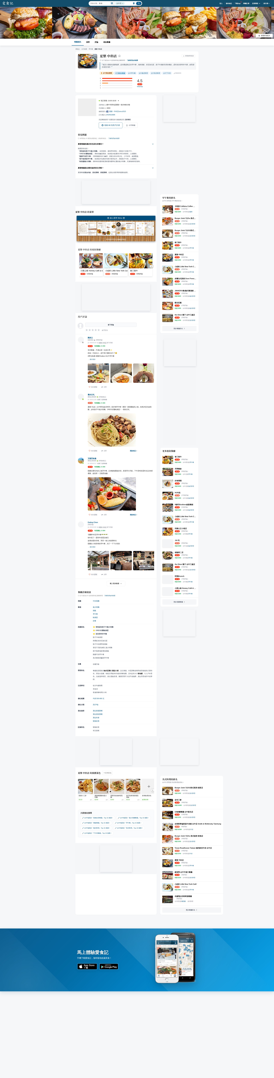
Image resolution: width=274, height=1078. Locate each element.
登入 (221, 3)
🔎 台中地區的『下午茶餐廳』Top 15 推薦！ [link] (97, 833)
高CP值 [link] (95, 705)
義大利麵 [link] (96, 607)
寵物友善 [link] (96, 721)
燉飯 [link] (94, 610)
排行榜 (266, 3)
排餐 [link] (94, 621)
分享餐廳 (132, 125)
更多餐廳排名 (178, 328)
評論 (96, 42)
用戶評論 (82, 316)
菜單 (88, 42)
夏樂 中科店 (108, 56)
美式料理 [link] (155, 73)
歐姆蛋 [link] (95, 617)
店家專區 (255, 3)
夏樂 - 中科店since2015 (117, 111)
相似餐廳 (106, 42)
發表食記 (229, 3)
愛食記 (78, 49)
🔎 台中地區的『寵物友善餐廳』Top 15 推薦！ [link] (97, 818)
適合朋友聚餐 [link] (98, 714)
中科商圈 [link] (96, 601)
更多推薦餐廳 (178, 602)
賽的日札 (91, 395)
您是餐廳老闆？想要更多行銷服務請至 (115, 119)
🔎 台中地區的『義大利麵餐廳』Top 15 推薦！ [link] (133, 818)
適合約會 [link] (96, 717)
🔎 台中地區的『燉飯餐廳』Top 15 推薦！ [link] (96, 823)
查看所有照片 (265, 35)
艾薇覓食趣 (92, 458)
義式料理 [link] (143, 73)
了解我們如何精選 (132, 60)
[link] (187, 212)
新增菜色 (108, 773)
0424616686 (110, 115)
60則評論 (140, 86)
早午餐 (91, 49)
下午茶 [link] (167, 73)
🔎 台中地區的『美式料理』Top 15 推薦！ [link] (129, 828)
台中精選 (84, 49)
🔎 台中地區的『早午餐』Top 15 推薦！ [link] (128, 823)
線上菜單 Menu (116, 218)
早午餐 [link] (132, 73)
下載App (238, 3)
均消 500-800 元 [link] (98, 698)
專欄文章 (246, 3)
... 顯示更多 (91, 359)
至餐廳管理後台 (121, 239)
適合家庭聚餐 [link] (98, 711)
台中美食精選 (107, 73)
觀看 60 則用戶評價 (112, 125)
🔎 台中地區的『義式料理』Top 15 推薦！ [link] (96, 828)
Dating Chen (93, 522)
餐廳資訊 (77, 42)
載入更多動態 (114, 583)
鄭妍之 (90, 338)
